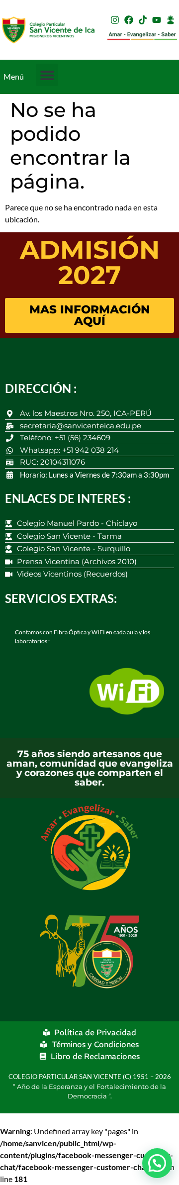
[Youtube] (156, 19)
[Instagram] (114, 19)
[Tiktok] (142, 19)
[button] (47, 75)
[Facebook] (128, 19)
